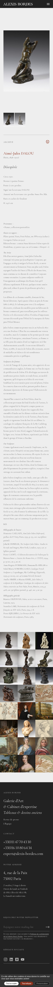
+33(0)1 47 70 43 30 (17, 841)
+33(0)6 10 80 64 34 (17, 847)
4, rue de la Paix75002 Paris (15, 875)
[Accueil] (27, 4)
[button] (8, 126)
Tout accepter (11, 983)
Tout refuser (26, 983)
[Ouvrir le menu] (48, 4)
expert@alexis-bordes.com (23, 853)
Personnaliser (42, 983)
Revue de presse (11, 819)
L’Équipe (7, 823)
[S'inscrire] (47, 927)
